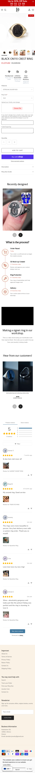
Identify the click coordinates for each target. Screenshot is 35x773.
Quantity (4, 138)
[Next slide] (20, 235)
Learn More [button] (7, 765)
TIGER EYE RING (14, 504)
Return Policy (5, 663)
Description (5, 167)
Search (3, 680)
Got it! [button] (17, 769)
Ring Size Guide (6, 172)
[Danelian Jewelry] (17, 9)
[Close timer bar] (33, 1)
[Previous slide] (15, 235)
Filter (18, 444)
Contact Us (4, 666)
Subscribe (7, 718)
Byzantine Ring (14, 546)
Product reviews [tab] (10, 423)
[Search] (6, 10)
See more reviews (17, 631)
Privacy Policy (5, 660)
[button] (24, 428)
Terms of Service (6, 657)
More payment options (17, 161)
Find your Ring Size (7, 686)
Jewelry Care (5, 689)
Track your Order (6, 683)
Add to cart (17, 150)
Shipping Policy (6, 668)
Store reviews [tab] (25, 423)
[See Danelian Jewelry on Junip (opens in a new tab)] (21, 635)
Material (4, 86)
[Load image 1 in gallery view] (17, 31)
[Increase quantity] (14, 142)
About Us (4, 654)
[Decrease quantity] (3, 142)
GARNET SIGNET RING (16, 471)
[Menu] (2, 10)
